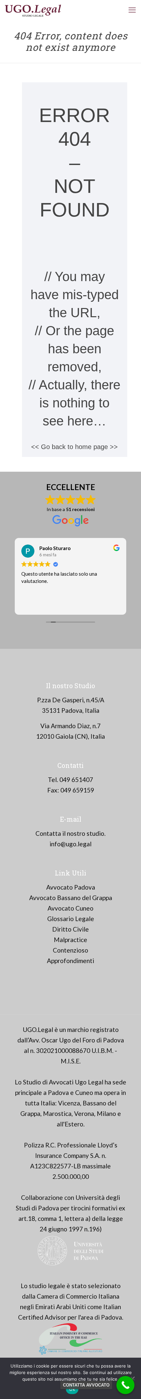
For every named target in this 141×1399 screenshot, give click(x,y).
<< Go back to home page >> (74, 446)
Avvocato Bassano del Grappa (70, 897)
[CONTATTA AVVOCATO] (125, 1385)
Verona (84, 1113)
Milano (106, 1113)
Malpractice (70, 939)
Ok (72, 1389)
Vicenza (69, 1103)
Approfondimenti (70, 960)
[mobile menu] (132, 9)
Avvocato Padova (70, 887)
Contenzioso (70, 950)
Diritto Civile (70, 929)
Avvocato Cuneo (70, 908)
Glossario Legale (70, 918)
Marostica (57, 1113)
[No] (133, 1378)
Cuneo (84, 1092)
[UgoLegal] (33, 10)
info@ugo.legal (70, 844)
